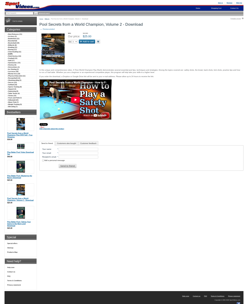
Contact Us (234, 8)
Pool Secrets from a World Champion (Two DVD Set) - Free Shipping (19, 135)
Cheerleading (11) (14, 52)
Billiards (47, 19)
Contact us (11, 272)
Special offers (12, 243)
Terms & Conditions (14, 281)
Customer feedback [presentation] (88, 143)
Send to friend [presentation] (47, 143)
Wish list (239, 3)
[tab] (47, 143)
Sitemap (10, 248)
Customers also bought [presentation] (66, 143)
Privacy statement (14, 285)
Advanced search (44, 13)
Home (41, 19)
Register (229, 3)
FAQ (8, 276)
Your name (46, 149)
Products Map (12, 252)
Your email (46, 153)
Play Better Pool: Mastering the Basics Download (19, 177)
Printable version (235, 18)
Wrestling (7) (13, 107)
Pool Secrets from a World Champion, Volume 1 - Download (20, 199)
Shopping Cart (216, 8)
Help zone (10, 267)
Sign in (220, 3)
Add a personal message (54, 160)
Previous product (47, 29)
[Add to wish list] (98, 41)
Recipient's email (49, 157)
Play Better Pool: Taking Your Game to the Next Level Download (19, 224)
